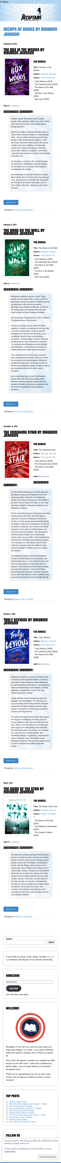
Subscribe (13, 988)
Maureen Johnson (48, 74)
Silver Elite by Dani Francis (20, 1117)
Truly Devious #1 (47, 645)
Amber (16, 210)
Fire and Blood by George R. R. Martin (25, 1108)
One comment (27, 599)
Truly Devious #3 (47, 255)
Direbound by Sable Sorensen (21, 1113)
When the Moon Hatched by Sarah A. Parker (28, 1104)
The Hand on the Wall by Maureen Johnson (24, 232)
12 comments (27, 916)
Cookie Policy (9, 1151)
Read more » (11, 202)
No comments (27, 210)
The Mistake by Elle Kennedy (21, 1110)
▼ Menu (4, 2)
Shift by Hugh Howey (18, 1102)
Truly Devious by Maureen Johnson (26, 621)
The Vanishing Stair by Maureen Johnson (30, 434)
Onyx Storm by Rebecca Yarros (22, 1122)
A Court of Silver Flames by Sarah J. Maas (27, 1115)
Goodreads (15, 106)
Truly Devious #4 (47, 78)
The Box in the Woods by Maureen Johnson (24, 51)
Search (9, 939)
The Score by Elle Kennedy (20, 1106)
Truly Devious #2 (47, 457)
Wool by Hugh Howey (18, 1119)
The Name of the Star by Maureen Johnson (24, 790)
